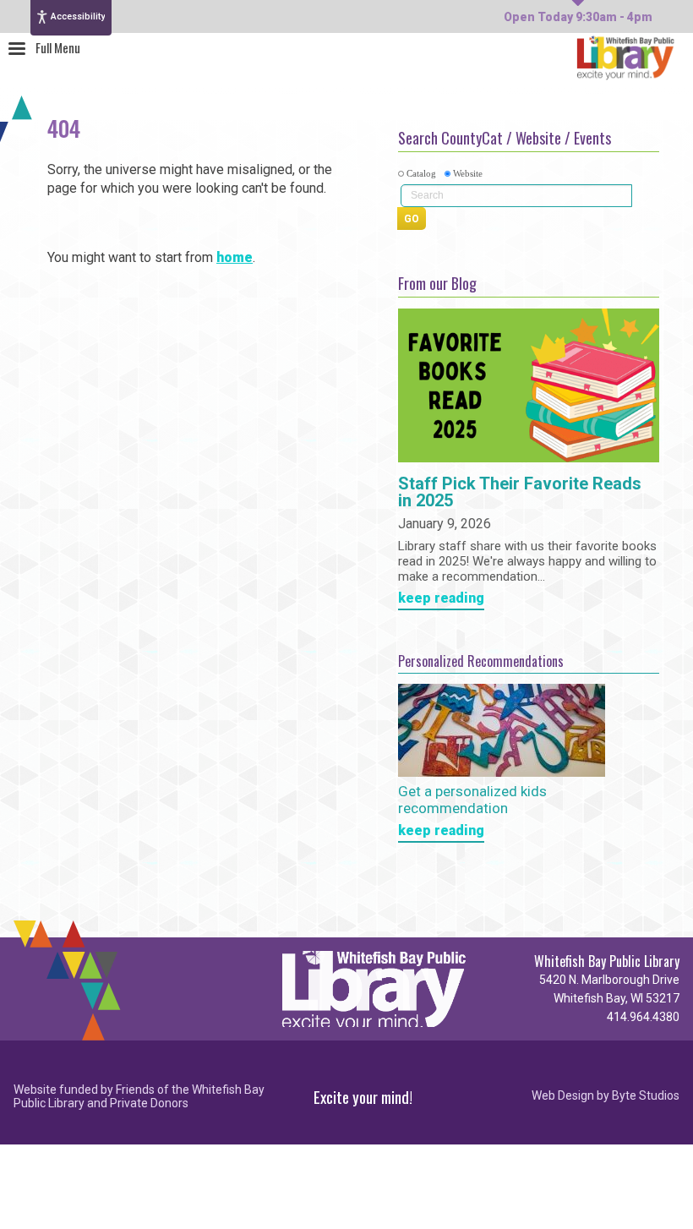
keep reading (441, 599)
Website (468, 173)
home (234, 257)
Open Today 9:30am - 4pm (578, 17)
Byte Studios (645, 1096)
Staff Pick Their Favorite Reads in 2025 (519, 493)
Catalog (421, 173)
